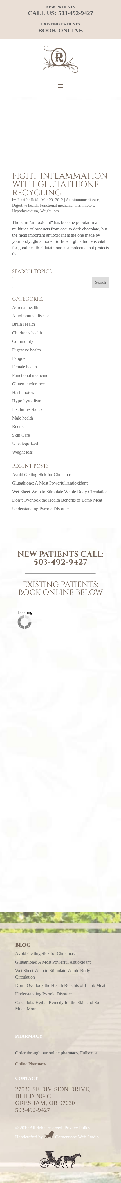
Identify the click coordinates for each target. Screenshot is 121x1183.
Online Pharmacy (30, 1063)
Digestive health (25, 205)
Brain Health (23, 324)
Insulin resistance (27, 409)
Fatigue (18, 358)
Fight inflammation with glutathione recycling (60, 185)
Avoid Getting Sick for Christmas (41, 474)
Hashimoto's (84, 205)
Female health (24, 366)
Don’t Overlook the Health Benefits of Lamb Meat (57, 500)
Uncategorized (25, 443)
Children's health (27, 332)
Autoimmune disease (82, 200)
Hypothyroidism (25, 211)
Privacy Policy (77, 1127)
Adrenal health (25, 307)
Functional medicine (56, 205)
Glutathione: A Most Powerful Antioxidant (50, 483)
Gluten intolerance (28, 383)
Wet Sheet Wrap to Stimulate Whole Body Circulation (60, 491)
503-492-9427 (75, 13)
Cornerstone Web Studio (77, 1137)
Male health (22, 418)
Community (22, 341)
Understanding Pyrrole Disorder (40, 508)
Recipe (18, 426)
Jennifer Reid (27, 200)
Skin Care (21, 435)
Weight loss (49, 211)
